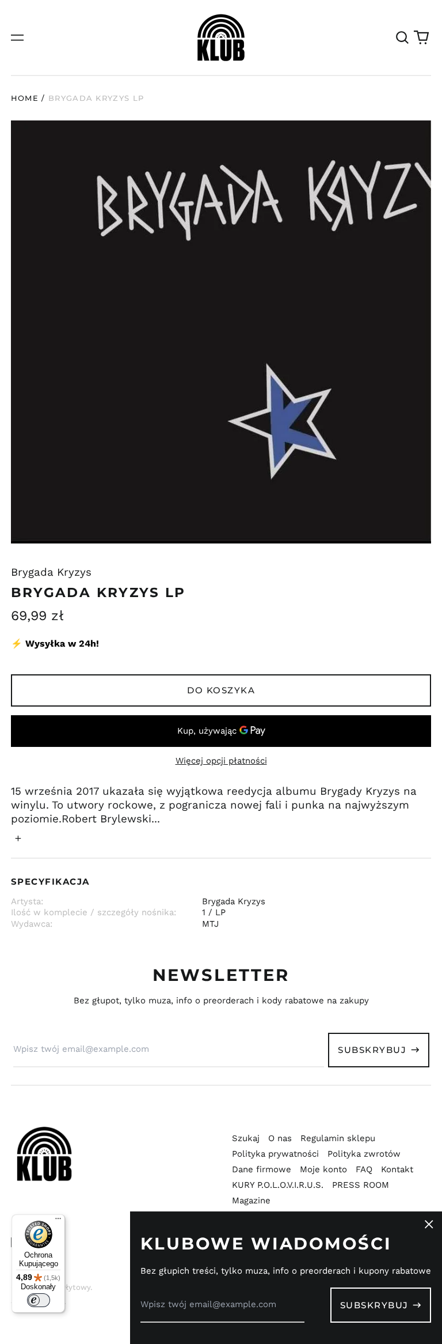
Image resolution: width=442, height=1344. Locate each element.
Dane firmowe (261, 1169)
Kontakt (397, 1169)
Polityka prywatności (275, 1154)
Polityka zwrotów (364, 1154)
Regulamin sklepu (337, 1138)
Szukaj (246, 1138)
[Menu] (58, 1221)
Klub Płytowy (66, 1287)
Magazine (251, 1200)
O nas (280, 1138)
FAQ (364, 1169)
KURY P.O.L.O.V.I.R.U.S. (277, 1185)
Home (25, 98)
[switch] (38, 1300)
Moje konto (323, 1169)
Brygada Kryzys (51, 572)
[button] (402, 37)
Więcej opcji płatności (221, 761)
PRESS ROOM (360, 1185)
